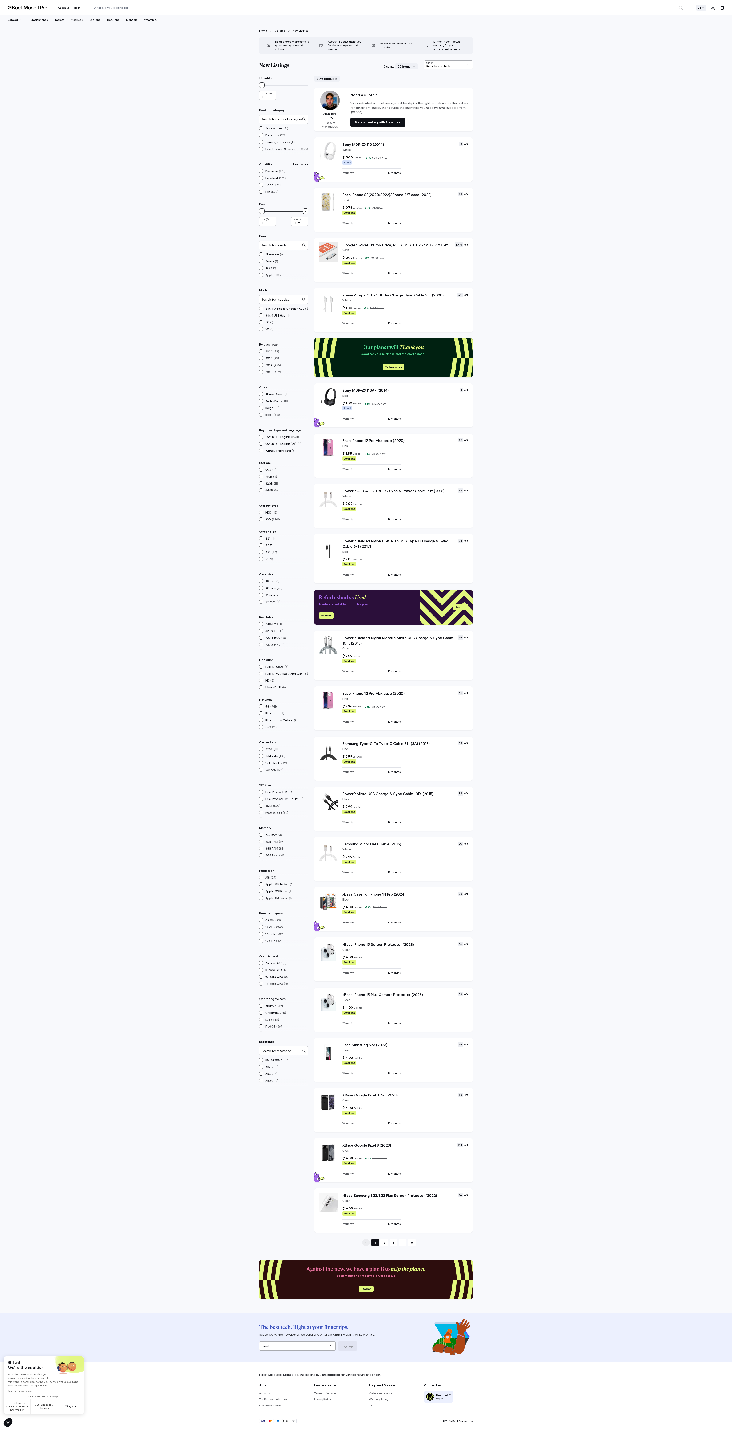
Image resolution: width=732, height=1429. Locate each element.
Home (263, 30)
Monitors (131, 20)
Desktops (113, 20)
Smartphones (39, 20)
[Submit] (681, 7)
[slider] (262, 85)
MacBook (77, 20)
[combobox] (388, 7)
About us (63, 7)
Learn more (300, 164)
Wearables (151, 20)
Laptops (95, 20)
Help (77, 7)
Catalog (13, 20)
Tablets (59, 20)
